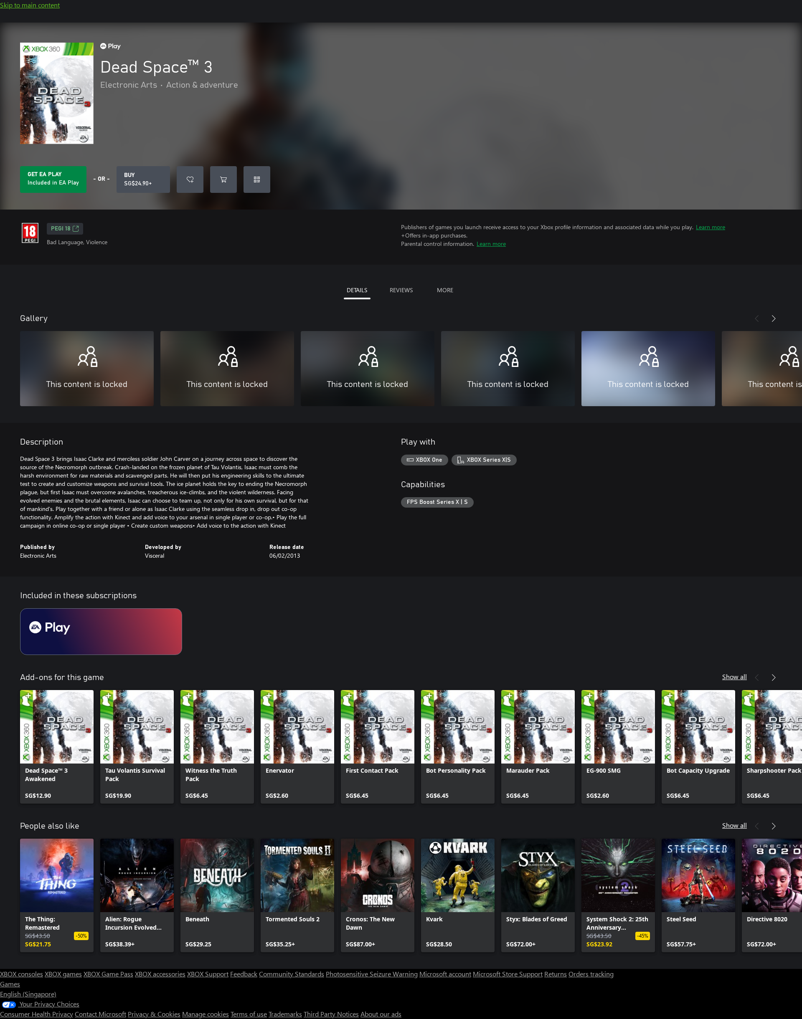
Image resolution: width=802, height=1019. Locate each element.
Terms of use (249, 1013)
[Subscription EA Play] (101, 631)
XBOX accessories (160, 973)
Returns (555, 973)
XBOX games (63, 973)
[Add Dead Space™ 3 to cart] (223, 179)
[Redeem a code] (257, 179)
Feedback (243, 973)
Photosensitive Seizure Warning (372, 973)
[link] (57, 747)
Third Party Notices (331, 1013)
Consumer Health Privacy (36, 1013)
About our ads (380, 1013)
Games (10, 983)
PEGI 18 (61, 229)
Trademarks (285, 1013)
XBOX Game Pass (108, 973)
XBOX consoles (21, 973)
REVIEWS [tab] (401, 290)
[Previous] (757, 318)
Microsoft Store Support (508, 973)
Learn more (710, 227)
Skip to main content (30, 4)
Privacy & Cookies (154, 1013)
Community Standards (291, 973)
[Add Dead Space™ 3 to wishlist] (190, 179)
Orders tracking (591, 973)
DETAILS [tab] (357, 290)
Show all (734, 676)
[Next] (773, 318)
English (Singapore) (28, 993)
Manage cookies (205, 1013)
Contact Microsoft (100, 1013)
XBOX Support (207, 973)
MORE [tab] (445, 290)
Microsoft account (445, 973)
